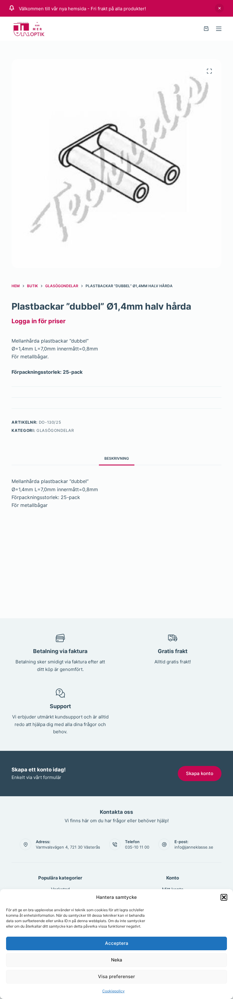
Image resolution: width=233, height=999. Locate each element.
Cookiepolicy (113, 991)
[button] (224, 897)
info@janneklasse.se (193, 847)
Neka (116, 960)
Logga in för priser (39, 321)
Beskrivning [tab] (116, 458)
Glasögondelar (55, 430)
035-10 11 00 (137, 847)
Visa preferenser (116, 976)
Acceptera (116, 943)
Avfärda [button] (219, 8)
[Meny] (218, 28)
